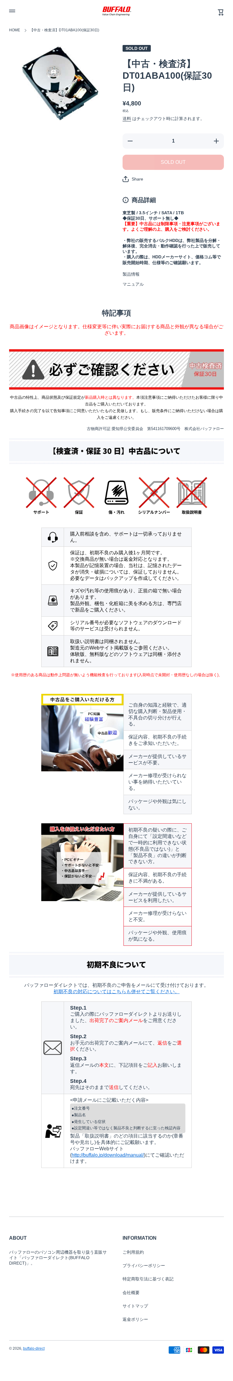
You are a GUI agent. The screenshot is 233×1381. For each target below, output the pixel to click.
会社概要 (131, 1292)
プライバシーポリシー (144, 1265)
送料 (127, 118)
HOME (14, 30)
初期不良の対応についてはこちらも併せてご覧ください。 (116, 991)
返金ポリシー (135, 1319)
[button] (133, 179)
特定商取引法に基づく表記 (148, 1278)
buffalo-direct (34, 1348)
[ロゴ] (116, 11)
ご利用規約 (133, 1252)
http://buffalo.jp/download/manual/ (108, 1155)
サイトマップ (135, 1306)
